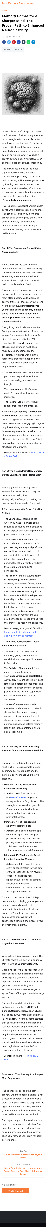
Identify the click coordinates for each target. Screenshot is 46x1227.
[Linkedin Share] (19, 42)
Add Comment (17, 1191)
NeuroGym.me (18, 797)
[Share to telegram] (33, 42)
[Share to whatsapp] (28, 42)
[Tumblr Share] (24, 42)
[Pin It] (14, 42)
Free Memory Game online (18, 3)
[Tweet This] (9, 42)
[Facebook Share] (4, 42)
